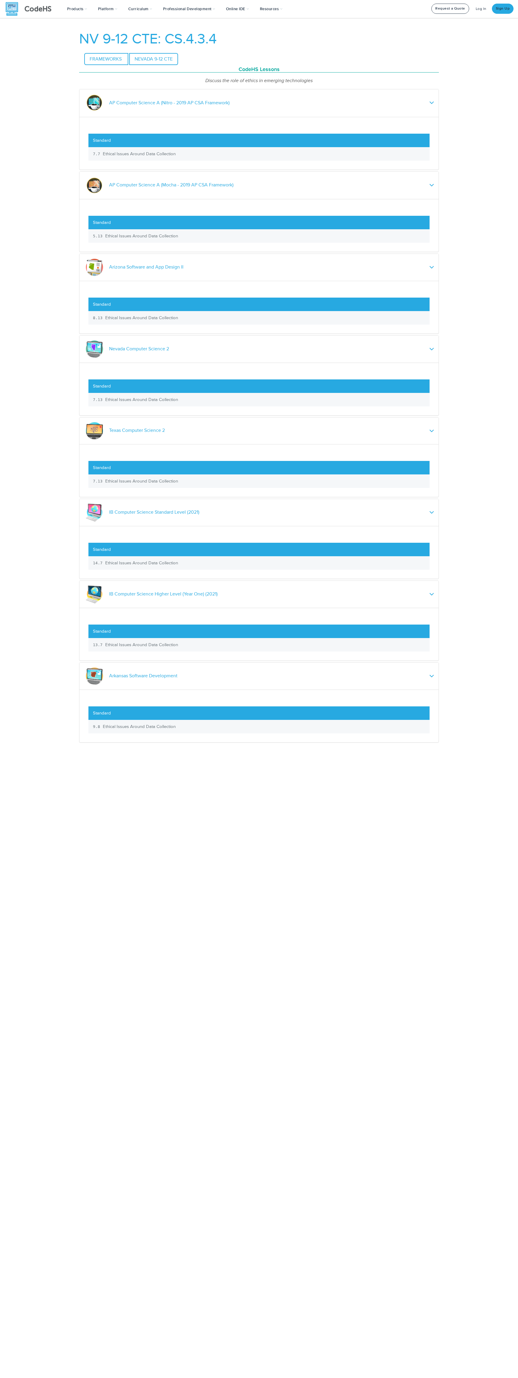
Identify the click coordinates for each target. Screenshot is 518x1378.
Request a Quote (450, 8)
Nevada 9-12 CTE (154, 59)
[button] (77, 9)
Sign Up (503, 8)
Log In (481, 9)
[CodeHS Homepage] (31, 9)
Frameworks (106, 59)
